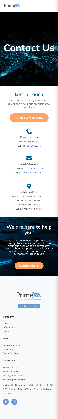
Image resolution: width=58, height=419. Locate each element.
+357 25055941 (33, 145)
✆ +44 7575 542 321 (13, 367)
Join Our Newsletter (29, 306)
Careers (7, 331)
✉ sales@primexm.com (14, 379)
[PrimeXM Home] (12, 5)
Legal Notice (9, 349)
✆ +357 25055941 (11, 371)
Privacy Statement (12, 345)
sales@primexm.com (32, 172)
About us (7, 323)
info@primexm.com (33, 168)
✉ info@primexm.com (13, 375)
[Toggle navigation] (51, 6)
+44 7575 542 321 (31, 141)
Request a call (31, 265)
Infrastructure (9, 327)
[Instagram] (14, 402)
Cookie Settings (10, 353)
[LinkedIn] (6, 402)
